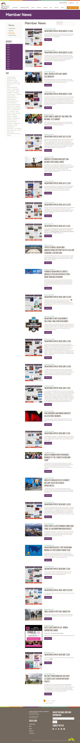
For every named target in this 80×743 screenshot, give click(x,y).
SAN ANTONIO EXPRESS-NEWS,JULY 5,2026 (57, 226)
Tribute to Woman (10, 128)
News (51, 7)
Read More (48, 39)
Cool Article (18, 90)
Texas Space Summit (11, 126)
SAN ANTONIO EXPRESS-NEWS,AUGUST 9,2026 (58, 93)
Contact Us (31, 733)
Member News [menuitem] (12, 33)
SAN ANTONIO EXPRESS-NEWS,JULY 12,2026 (57, 183)
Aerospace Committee (11, 77)
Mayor (17, 111)
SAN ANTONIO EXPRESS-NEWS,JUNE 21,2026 (57, 341)
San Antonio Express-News (12, 121)
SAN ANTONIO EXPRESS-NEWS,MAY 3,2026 (57, 654)
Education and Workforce (11, 102)
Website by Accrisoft (63, 740)
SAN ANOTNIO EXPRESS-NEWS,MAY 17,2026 (57, 568)
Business (8, 85)
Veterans (19, 130)
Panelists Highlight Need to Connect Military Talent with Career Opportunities (57, 483)
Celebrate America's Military (12, 87)
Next (55, 721)
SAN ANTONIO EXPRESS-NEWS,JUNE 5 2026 (57, 388)
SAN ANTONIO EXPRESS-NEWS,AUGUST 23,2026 (58, 31)
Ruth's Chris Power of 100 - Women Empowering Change (56, 629)
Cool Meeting (15, 92)
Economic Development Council (13, 101)
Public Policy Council (16, 118)
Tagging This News (16, 123)
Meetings (9, 113)
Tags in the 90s (10, 125)
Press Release (15, 116)
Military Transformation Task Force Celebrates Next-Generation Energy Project (57, 679)
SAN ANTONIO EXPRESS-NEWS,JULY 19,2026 (57, 204)
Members (8, 114)
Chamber (8, 89)
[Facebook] (54, 729)
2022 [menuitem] (8, 54)
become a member (73, 7)
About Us (31, 730)
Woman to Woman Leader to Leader (14, 133)
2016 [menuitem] (8, 68)
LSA (7, 111)
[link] (63, 573)
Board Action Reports (16, 82)
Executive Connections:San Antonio (13, 104)
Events (32, 7)
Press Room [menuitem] (11, 30)
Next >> (53, 700)
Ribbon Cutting (10, 119)
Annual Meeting (10, 80)
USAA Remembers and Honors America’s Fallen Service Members (57, 414)
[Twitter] (59, 729)
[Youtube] (64, 729)
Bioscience (9, 82)
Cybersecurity (18, 94)
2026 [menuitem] (8, 45)
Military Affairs (14, 114)
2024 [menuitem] (8, 49)
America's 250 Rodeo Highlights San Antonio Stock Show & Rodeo (56, 160)
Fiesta (13, 106)
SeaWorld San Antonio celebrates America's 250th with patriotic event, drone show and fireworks (57, 274)
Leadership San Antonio (15, 109)
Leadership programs (24, 7)
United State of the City (11, 130)
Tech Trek (15, 125)
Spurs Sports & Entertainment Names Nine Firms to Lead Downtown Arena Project (59, 527)
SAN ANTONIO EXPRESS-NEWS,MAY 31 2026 (57, 433)
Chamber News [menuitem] (12, 28)
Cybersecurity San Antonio (12, 97)
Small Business (9, 123)
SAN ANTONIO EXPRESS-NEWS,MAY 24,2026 (57, 504)
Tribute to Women (18, 128)
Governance (17, 106)
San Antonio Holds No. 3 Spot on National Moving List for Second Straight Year (58, 549)
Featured (9, 106)
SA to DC (15, 119)
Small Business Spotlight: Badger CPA (57, 611)
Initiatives (45, 7)
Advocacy (39, 7)
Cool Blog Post (9, 92)
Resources (56, 7)
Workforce (9, 135)
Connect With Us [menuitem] (12, 35)
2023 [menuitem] (8, 52)
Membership (15, 7)
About (62, 7)
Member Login (32, 724)
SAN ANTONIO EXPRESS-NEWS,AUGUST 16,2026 (58, 52)
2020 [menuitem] (8, 59)
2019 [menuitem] (8, 61)
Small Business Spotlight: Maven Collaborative (55, 75)
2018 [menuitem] (8, 64)
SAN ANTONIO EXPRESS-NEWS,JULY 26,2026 (57, 136)
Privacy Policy (55, 740)
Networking (9, 116)
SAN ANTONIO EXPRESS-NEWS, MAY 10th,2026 (58, 590)
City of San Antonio (15, 89)
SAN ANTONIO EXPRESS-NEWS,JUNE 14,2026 (57, 366)
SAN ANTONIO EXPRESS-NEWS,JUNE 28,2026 (57, 297)
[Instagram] (56, 729)
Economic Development (11, 99)
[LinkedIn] (62, 729)
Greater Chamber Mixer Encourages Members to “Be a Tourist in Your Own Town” (57, 457)
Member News (18, 113)
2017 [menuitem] (8, 66)
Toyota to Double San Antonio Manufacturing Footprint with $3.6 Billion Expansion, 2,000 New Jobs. (59, 250)
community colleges (10, 90)
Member (13, 113)
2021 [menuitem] (8, 56)
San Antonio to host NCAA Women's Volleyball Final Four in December (56, 320)
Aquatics (15, 80)
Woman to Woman (10, 131)
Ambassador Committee (11, 78)
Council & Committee (11, 94)
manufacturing (12, 111)
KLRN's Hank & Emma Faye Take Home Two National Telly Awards (58, 118)
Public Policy (9, 118)
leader (8, 109)
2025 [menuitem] (8, 47)
